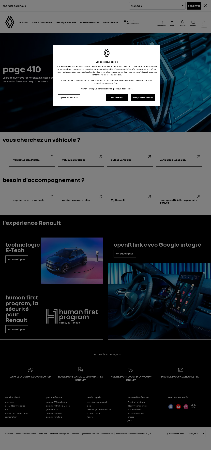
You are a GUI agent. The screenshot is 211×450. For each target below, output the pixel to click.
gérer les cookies (69, 98)
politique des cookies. (123, 89)
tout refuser (117, 98)
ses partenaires (75, 66)
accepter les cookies (143, 98)
